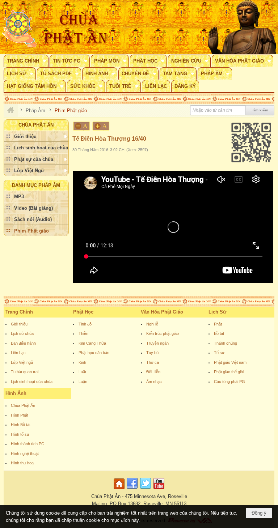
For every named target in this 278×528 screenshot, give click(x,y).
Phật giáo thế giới (229, 372)
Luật (82, 372)
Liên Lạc (18, 352)
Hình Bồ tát (20, 424)
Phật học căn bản (94, 352)
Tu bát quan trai (24, 372)
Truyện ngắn (157, 343)
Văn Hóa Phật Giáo (162, 312)
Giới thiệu (19, 324)
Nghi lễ (152, 324)
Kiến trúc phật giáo (162, 333)
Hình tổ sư (20, 434)
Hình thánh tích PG (28, 444)
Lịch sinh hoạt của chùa (31, 381)
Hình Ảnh (15, 393)
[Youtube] (159, 489)
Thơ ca (152, 362)
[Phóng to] (101, 126)
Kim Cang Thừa (92, 343)
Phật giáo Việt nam (230, 362)
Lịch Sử (217, 312)
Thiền (83, 333)
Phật (218, 324)
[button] (26, 61)
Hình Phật (19, 415)
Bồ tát (219, 333)
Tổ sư (219, 352)
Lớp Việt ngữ (22, 362)
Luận (83, 381)
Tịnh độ (85, 324)
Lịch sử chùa (22, 333)
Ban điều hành (23, 343)
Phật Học (83, 312)
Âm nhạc (154, 381)
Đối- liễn (153, 372)
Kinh (82, 362)
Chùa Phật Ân (23, 405)
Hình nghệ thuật (25, 453)
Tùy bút (153, 352)
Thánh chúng (225, 343)
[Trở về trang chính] (120, 489)
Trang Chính (19, 312)
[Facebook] (132, 489)
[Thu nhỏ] (81, 126)
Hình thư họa (22, 463)
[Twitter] (145, 489)
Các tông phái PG (229, 381)
